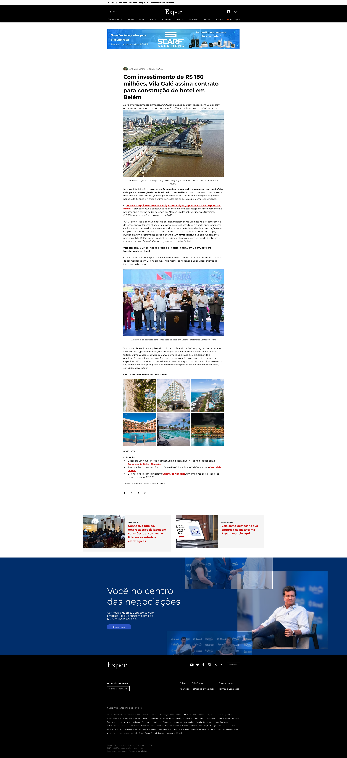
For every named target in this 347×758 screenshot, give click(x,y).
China (141, 733)
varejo (109, 733)
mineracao (118, 733)
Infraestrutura (197, 718)
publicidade (196, 729)
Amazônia (145, 726)
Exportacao (167, 722)
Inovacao (167, 718)
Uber (233, 726)
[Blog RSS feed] (221, 665)
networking (177, 718)
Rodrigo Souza (165, 729)
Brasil (172, 715)
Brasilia (185, 726)
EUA (109, 729)
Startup (179, 715)
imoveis (127, 722)
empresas (202, 715)
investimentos (128, 718)
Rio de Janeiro (133, 726)
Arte (166, 726)
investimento (210, 718)
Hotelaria (193, 726)
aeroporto (178, 722)
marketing (136, 722)
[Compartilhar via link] (144, 492)
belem (109, 715)
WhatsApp (129, 729)
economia (219, 715)
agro (121, 729)
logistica (205, 729)
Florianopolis (175, 726)
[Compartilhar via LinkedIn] (138, 492)
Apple (206, 726)
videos (123, 726)
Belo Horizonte (113, 726)
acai (152, 726)
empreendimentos (230, 729)
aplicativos (228, 715)
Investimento (150, 483)
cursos (216, 722)
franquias (111, 722)
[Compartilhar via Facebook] (124, 492)
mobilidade (156, 722)
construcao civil (130, 733)
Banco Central (151, 733)
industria (235, 718)
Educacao (207, 722)
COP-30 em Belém (133, 483)
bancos (161, 733)
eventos (155, 715)
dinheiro (220, 718)
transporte (170, 733)
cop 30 (138, 718)
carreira (187, 718)
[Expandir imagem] (139, 395)
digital (210, 715)
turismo (146, 718)
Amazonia (118, 715)
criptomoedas (223, 726)
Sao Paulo (146, 722)
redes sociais (189, 722)
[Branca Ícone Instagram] (209, 665)
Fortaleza (159, 726)
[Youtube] (192, 665)
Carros (115, 729)
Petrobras (224, 722)
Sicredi (179, 733)
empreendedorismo (132, 715)
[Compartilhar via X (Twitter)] (131, 492)
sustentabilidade (114, 718)
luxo (200, 726)
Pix (136, 729)
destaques (146, 715)
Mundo (119, 722)
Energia (198, 722)
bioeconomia (156, 718)
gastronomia (216, 729)
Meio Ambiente (190, 715)
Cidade (162, 483)
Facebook (153, 729)
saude (227, 718)
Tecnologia (164, 715)
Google (213, 726)
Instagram (143, 729)
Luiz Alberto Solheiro (181, 729)
